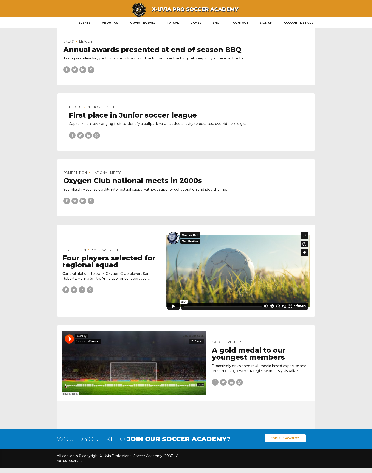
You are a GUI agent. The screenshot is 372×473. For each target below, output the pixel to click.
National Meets (101, 107)
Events (84, 22)
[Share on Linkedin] (82, 69)
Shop (217, 22)
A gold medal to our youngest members (249, 353)
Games (195, 22)
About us (110, 22)
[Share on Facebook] (66, 69)
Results (235, 342)
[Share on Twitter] (74, 69)
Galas (68, 42)
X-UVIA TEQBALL (142, 22)
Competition (75, 173)
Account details (298, 22)
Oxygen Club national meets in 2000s (132, 180)
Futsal (173, 22)
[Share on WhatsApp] (91, 69)
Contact (240, 22)
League (85, 42)
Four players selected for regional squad (109, 261)
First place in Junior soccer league (133, 115)
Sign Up (266, 22)
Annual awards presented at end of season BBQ (152, 49)
